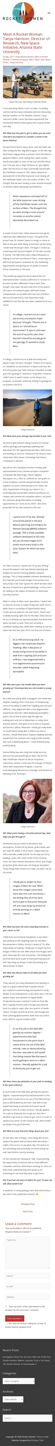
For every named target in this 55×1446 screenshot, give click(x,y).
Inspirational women (25, 56)
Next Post (28, 1211)
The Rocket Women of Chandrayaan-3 (20, 1364)
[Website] (27, 1297)
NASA (37, 59)
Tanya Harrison (16, 62)
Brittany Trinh (37, 1440)
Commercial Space (19, 59)
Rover (5, 62)
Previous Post (28, 1204)
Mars (31, 59)
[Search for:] (27, 1418)
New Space (45, 59)
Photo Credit (42, 1436)
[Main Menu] (49, 13)
